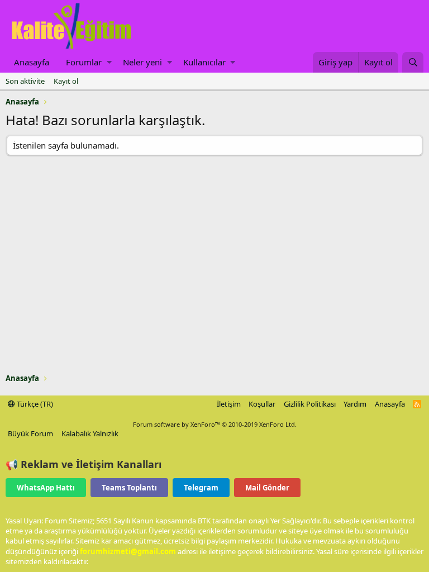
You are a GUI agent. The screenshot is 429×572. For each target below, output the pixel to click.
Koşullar (262, 404)
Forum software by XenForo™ (215, 424)
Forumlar (84, 62)
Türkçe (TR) (34, 404)
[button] (109, 62)
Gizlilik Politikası (310, 404)
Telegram (201, 488)
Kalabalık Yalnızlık (89, 433)
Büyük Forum (30, 433)
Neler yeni (142, 62)
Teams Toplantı (129, 488)
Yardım (355, 404)
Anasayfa (31, 62)
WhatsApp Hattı (46, 488)
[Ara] (412, 62)
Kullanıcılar (204, 62)
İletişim (229, 404)
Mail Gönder (267, 488)
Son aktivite (25, 81)
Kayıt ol (66, 81)
